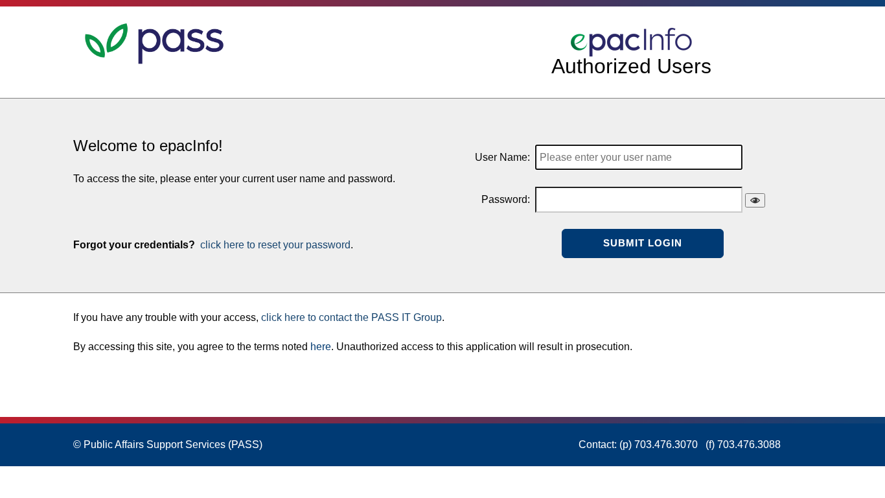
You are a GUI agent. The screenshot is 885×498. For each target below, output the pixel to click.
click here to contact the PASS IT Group (351, 317)
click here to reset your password (274, 244)
